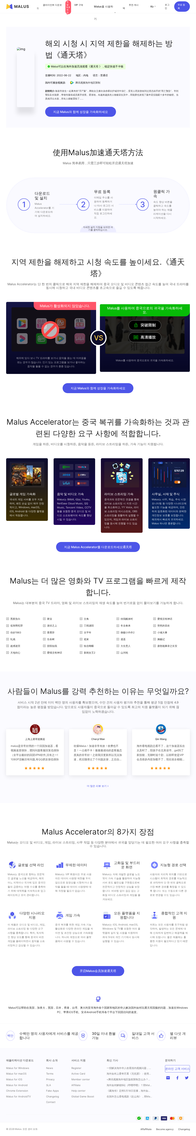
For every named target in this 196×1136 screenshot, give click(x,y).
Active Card (78, 1073)
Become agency (165, 1129)
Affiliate (76, 1085)
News (49, 1068)
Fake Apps (52, 1090)
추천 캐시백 (131, 6)
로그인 (167, 6)
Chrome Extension (17, 1090)
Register (76, 1068)
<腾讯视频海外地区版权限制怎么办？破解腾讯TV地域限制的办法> (130, 1079)
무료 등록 (181, 6)
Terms (49, 1073)
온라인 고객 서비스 (177, 1069)
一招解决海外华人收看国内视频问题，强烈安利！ (130, 1068)
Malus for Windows (17, 1068)
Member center (80, 1079)
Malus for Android (17, 1085)
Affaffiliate (146, 1129)
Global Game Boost (82, 1096)
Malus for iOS (14, 1079)
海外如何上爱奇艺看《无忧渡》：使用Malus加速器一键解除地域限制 (130, 1073)
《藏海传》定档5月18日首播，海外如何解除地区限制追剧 (130, 1090)
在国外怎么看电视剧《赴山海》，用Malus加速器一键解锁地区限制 (130, 1096)
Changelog (52, 1096)
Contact (51, 1102)
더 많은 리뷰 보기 (97, 786)
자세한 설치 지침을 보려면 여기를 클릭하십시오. (98, 228)
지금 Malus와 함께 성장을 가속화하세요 (80, 112)
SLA (48, 1085)
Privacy (50, 1079)
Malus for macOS (16, 1073)
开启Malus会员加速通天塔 (98, 971)
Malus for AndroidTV (18, 1096)
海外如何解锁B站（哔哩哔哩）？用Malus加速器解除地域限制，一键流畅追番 (130, 1085)
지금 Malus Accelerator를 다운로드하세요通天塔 (98, 547)
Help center (78, 1090)
